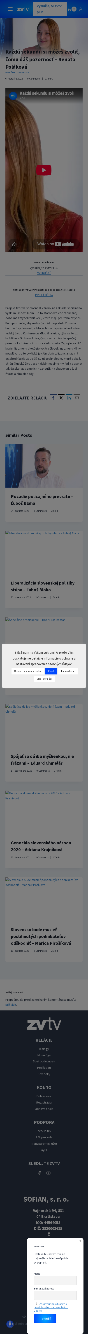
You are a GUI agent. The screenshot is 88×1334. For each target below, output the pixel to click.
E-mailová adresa (44, 1288)
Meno (37, 1273)
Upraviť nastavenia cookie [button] (28, 671)
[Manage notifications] (10, 1324)
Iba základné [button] (68, 671)
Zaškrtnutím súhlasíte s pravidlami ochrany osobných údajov (51, 1307)
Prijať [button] (51, 671)
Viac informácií (44, 678)
